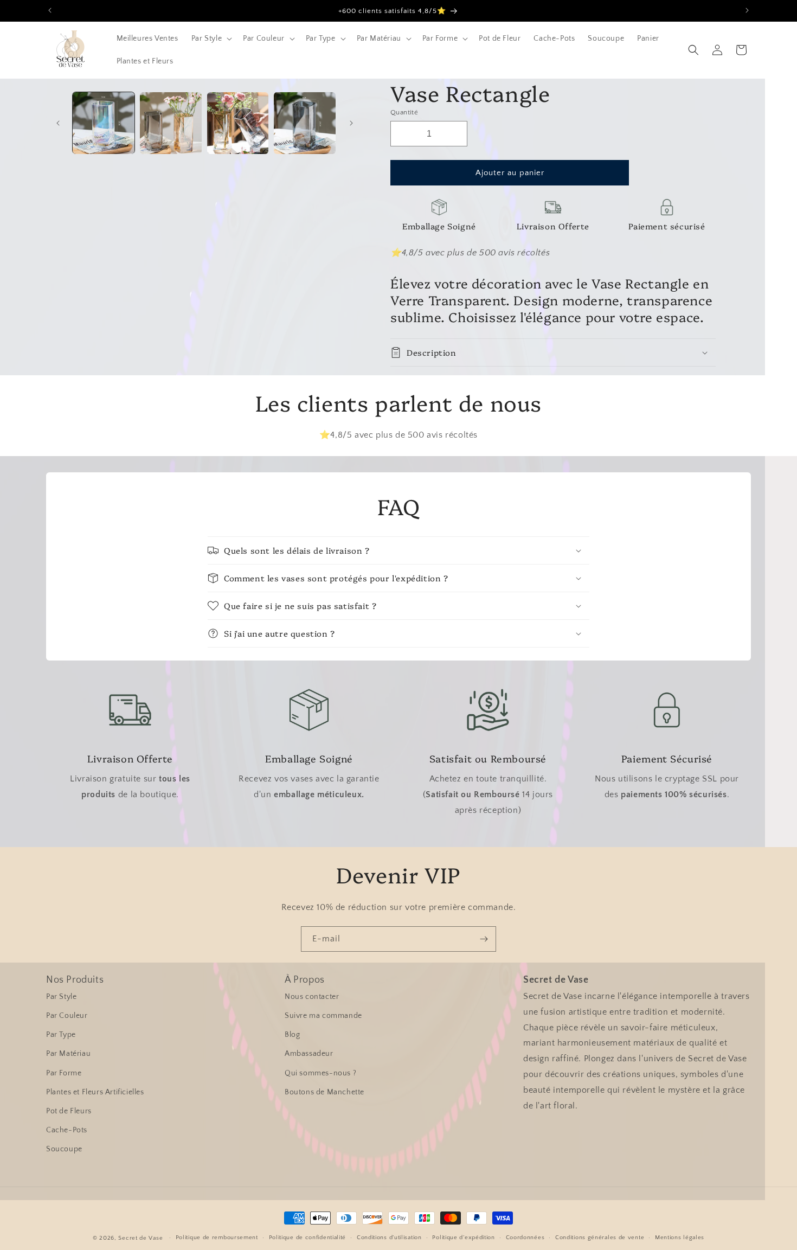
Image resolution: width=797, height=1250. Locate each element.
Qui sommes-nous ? (320, 1073)
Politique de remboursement (217, 1237)
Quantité (404, 112)
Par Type (61, 1034)
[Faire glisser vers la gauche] (58, 123)
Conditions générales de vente (599, 1237)
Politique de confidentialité (307, 1237)
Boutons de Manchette (324, 1092)
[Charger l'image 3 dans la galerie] (238, 123)
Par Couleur (67, 1015)
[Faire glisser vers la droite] (351, 123)
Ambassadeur (309, 1053)
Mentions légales (679, 1237)
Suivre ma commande (323, 1015)
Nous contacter (312, 996)
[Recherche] (693, 50)
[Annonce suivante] (747, 10)
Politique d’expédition (463, 1237)
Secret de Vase (140, 1238)
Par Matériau (68, 1053)
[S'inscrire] (484, 939)
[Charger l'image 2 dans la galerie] (171, 123)
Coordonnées (525, 1237)
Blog (292, 1034)
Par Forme (63, 1073)
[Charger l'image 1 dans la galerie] (103, 123)
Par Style (61, 996)
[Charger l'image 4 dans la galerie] (305, 123)
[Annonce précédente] (50, 10)
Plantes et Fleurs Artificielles (95, 1092)
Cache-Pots (66, 1130)
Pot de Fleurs (69, 1111)
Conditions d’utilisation (389, 1237)
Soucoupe (64, 1149)
